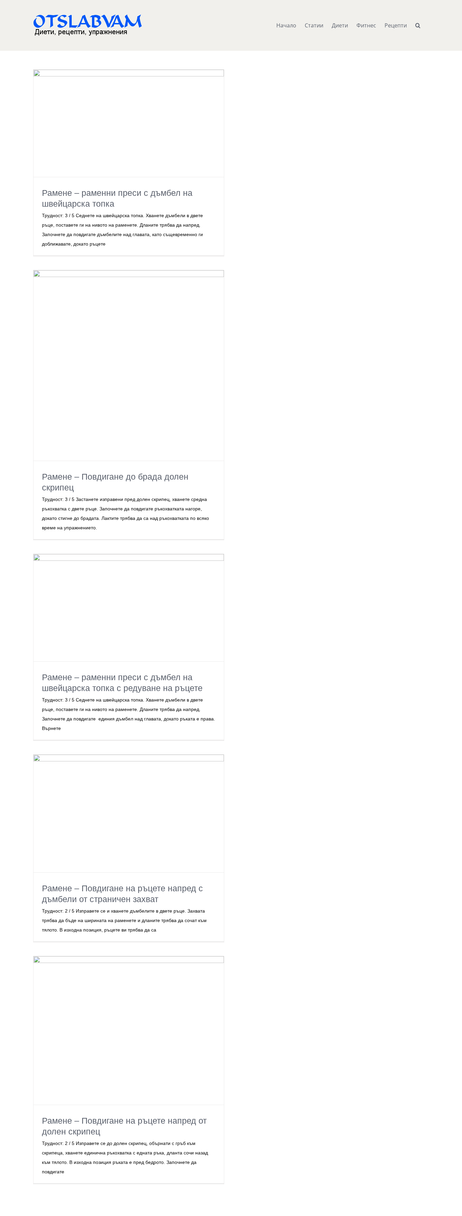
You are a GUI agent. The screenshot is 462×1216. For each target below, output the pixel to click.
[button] (417, 25)
